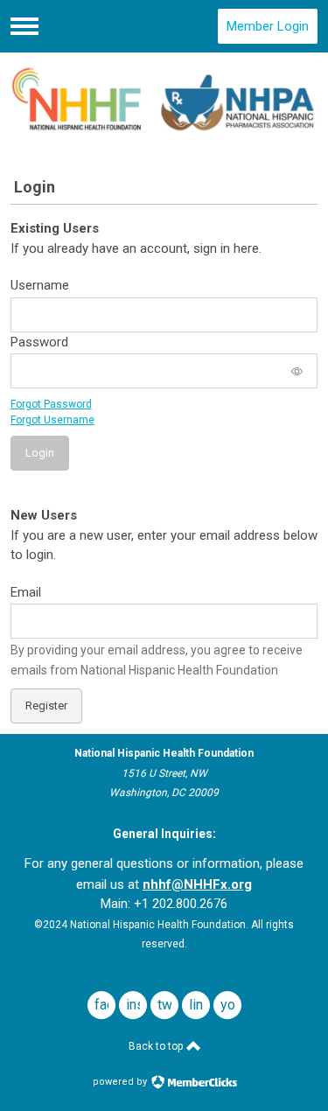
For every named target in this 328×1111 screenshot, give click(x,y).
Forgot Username (52, 420)
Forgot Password (51, 404)
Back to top (157, 1046)
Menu (24, 26)
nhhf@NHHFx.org (197, 884)
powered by (121, 1081)
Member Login (268, 26)
